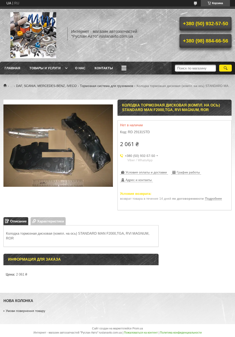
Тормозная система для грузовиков (106, 86)
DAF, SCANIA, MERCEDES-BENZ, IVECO (46, 86)
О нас (80, 68)
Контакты (104, 68)
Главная (12, 68)
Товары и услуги (45, 68)
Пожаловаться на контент (141, 332)
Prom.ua (137, 328)
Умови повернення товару (25, 311)
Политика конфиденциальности (181, 332)
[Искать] (225, 68)
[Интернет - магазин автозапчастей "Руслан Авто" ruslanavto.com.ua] (33, 34)
